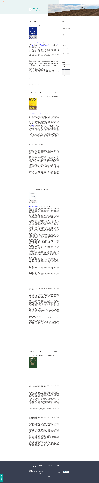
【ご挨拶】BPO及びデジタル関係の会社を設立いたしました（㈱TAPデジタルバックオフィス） (66, 34)
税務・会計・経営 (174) (66, 53)
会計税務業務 (50, 466)
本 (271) (64, 51)
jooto (41, 44)
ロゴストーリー (41, 471)
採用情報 (96, 2)
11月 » (65, 75)
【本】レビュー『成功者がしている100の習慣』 (39, 189)
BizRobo (48, 44)
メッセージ (59, 466)
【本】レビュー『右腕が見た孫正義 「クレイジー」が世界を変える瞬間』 (66, 28)
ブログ (64, 465)
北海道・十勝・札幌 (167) (66, 48)
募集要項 (59, 472)
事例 (40, 473)
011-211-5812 (34, 471)
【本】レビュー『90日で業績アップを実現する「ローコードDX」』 (43, 25)
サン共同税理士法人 (31, 114)
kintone (30, 85)
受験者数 (33, 125)
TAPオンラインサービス (51, 474)
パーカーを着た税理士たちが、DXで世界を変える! (36, 113)
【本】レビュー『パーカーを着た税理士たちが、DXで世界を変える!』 (43, 96)
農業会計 (49, 476)
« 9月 (62, 75)
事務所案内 (40, 465)
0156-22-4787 (34, 470)
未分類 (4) (64, 50)
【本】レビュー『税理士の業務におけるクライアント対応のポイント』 (44, 355)
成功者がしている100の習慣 (33, 206)
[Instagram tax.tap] (3, 1)
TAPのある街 (59, 471)
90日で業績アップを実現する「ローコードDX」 (35, 42)
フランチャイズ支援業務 (52, 471)
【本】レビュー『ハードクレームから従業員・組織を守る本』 (66, 39)
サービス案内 (50, 465)
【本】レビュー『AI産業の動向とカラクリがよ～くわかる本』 (66, 37)
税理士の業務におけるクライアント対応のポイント (36, 372)
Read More (55, 92)
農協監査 (64, 60)
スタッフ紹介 (42, 466)
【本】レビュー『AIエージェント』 (66, 31)
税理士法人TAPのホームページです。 (66, 23)
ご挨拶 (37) (64, 45)
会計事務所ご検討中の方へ (43, 469)
